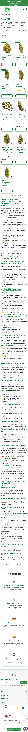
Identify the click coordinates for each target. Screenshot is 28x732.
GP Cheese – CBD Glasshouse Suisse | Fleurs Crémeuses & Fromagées (6, 183)
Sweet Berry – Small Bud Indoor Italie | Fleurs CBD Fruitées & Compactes (6, 117)
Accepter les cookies (14, 729)
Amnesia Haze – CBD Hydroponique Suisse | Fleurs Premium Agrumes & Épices (20, 118)
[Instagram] (15, 675)
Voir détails (7, 64)
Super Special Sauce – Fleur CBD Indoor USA (21, 57)
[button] (20, 9)
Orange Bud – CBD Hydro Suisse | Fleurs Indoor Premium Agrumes (20, 85)
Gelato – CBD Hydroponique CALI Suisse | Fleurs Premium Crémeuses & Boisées (7, 151)
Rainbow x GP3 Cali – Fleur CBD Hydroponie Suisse (6, 57)
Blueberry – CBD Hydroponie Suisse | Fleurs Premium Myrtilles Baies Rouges (20, 151)
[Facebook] (12, 675)
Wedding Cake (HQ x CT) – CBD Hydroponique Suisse (6, 85)
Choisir (4, 35)
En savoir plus (15, 725)
